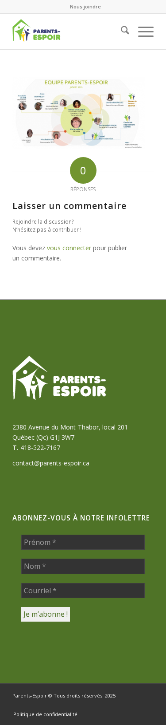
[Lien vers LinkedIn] (133, 705)
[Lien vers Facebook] (93, 705)
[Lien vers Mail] (120, 705)
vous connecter (69, 248)
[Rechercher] (120, 31)
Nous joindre (85, 6)
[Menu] (141, 31)
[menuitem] (85, 6)
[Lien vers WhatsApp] (107, 705)
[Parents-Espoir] (68, 31)
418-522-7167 (40, 447)
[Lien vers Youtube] (147, 705)
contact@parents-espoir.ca (50, 463)
